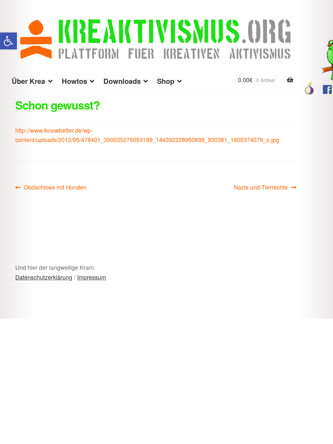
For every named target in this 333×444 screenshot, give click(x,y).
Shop (165, 81)
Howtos (74, 81)
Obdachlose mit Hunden (55, 187)
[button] (8, 41)
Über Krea (28, 81)
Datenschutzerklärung (43, 277)
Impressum (91, 277)
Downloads (122, 81)
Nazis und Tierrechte (261, 187)
